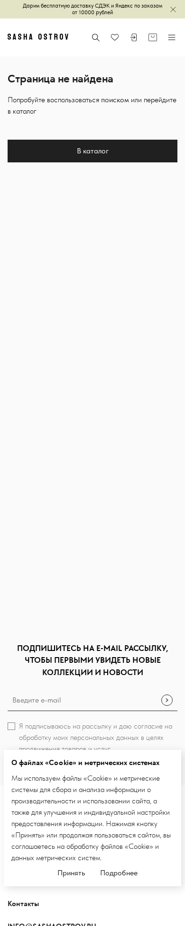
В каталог (93, 150)
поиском (115, 99)
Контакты (23, 903)
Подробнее (119, 872)
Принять (71, 872)
